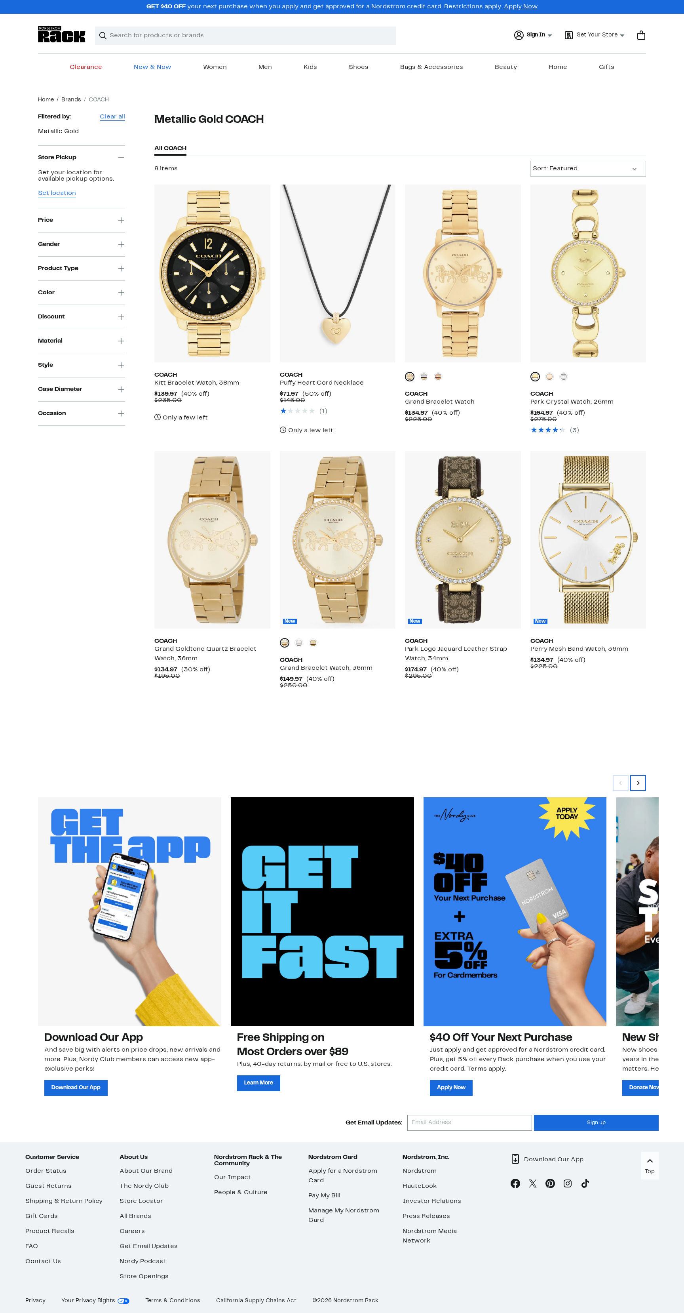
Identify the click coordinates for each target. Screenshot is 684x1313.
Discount (51, 316)
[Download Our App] (129, 911)
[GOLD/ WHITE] (313, 643)
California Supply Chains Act (256, 1300)
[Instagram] (567, 1185)
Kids (310, 67)
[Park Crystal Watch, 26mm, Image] (588, 273)
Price (45, 220)
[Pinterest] (550, 1185)
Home (558, 67)
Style (45, 365)
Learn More (258, 1083)
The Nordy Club (144, 1186)
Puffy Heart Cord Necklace (322, 383)
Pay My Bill (324, 1196)
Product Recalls (49, 1231)
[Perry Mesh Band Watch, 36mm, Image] (588, 540)
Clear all (112, 117)
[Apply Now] (515, 911)
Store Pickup (57, 157)
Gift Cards (41, 1216)
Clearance (86, 67)
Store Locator (141, 1201)
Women (215, 67)
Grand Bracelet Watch (440, 402)
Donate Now (645, 1087)
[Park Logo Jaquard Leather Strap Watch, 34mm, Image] (463, 540)
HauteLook (420, 1186)
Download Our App (76, 1087)
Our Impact (232, 1177)
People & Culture (241, 1192)
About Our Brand (146, 1171)
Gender (49, 244)
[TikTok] (585, 1185)
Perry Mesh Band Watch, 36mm (579, 649)
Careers (132, 1231)
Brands (71, 100)
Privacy (35, 1300)
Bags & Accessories (431, 67)
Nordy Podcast (143, 1261)
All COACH (170, 148)
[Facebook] (515, 1185)
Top (650, 1171)
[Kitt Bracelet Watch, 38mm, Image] (212, 273)
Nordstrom (420, 1171)
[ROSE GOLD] (438, 377)
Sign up (596, 1123)
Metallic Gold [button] (58, 131)
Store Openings (144, 1276)
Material (50, 340)
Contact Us (43, 1261)
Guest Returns (48, 1186)
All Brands (135, 1216)
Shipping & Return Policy (64, 1201)
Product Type (58, 268)
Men (265, 67)
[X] (533, 1185)
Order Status (45, 1171)
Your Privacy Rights (88, 1300)
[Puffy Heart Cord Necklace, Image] (337, 273)
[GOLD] (410, 377)
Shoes (359, 67)
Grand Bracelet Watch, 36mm (326, 668)
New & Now (152, 67)
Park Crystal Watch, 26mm (572, 402)
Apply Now (521, 7)
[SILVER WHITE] (424, 377)
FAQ (31, 1246)
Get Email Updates (149, 1246)
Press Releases (426, 1216)
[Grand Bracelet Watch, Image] (463, 273)
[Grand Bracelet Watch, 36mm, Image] (337, 540)
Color (46, 292)
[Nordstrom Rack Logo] (62, 34)
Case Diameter (60, 389)
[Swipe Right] (638, 783)
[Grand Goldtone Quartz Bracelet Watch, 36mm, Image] (212, 540)
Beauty (506, 67)
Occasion (52, 413)
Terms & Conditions (172, 1300)
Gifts (606, 67)
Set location (57, 193)
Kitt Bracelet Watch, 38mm (196, 383)
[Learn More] (322, 911)
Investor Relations (432, 1201)
